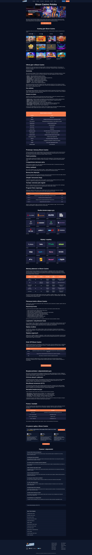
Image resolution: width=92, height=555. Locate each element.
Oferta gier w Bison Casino (31, 515)
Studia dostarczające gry (30, 520)
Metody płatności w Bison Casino (32, 524)
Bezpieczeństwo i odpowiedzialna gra (32, 529)
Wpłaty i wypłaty (29, 522)
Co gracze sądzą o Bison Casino (32, 533)
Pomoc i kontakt (29, 531)
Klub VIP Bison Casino (30, 527)
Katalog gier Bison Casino (31, 513)
